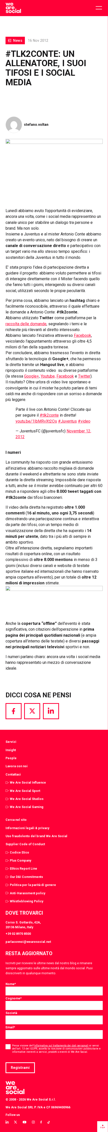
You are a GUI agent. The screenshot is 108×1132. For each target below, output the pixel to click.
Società (11, 1013)
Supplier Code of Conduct (25, 844)
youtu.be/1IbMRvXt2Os (36, 421)
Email (10, 1027)
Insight (11, 750)
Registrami (20, 1068)
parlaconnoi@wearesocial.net (28, 942)
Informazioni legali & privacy (27, 828)
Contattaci (13, 774)
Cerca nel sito (16, 820)
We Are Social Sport (25, 791)
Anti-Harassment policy (27, 893)
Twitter (84, 376)
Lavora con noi (17, 766)
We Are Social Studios (26, 799)
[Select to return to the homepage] (13, 8)
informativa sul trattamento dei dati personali (61, 1045)
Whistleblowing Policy (26, 901)
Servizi (11, 742)
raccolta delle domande (26, 323)
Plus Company (20, 860)
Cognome (14, 998)
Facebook (82, 335)
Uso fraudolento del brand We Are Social (36, 836)
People (11, 758)
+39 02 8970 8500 (18, 934)
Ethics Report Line (23, 868)
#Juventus (67, 421)
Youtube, (48, 376)
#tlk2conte (49, 415)
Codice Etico (19, 852)
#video (84, 421)
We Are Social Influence (28, 782)
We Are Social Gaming (26, 807)
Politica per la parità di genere (33, 885)
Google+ (31, 376)
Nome (11, 984)
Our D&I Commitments (26, 877)
